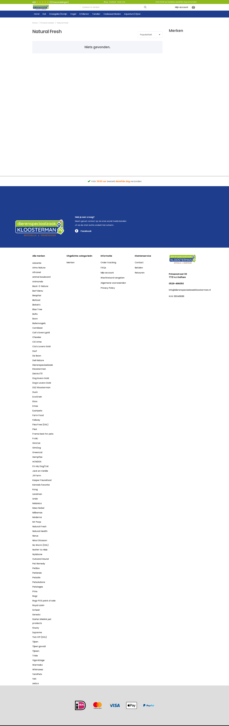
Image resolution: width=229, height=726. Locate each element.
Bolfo (35, 314)
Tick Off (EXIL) (39, 637)
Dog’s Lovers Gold (41, 382)
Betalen (139, 267)
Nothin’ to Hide (39, 549)
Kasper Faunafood (41, 480)
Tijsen (35, 641)
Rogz (34, 596)
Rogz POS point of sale (44, 600)
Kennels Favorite (41, 484)
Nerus (35, 535)
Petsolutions (38, 582)
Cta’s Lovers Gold (41, 346)
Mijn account (107, 272)
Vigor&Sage (38, 660)
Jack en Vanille (40, 470)
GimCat (36, 443)
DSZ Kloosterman (41, 387)
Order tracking (108, 262)
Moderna (37, 517)
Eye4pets (37, 410)
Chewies (36, 337)
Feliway (36, 419)
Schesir (36, 609)
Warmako (37, 664)
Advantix (36, 263)
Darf (34, 351)
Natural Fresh (39, 526)
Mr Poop (36, 521)
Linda (35, 498)
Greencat (37, 452)
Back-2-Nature (40, 286)
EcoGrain (37, 396)
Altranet (36, 272)
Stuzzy (35, 627)
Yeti (34, 678)
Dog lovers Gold (40, 378)
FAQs (103, 267)
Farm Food (38, 415)
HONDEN (36, 461)
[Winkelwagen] (193, 7)
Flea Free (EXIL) (40, 424)
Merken (70, 262)
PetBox (36, 568)
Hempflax (37, 457)
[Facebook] (170, 302)
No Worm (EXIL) (40, 545)
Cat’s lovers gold (41, 332)
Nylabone (37, 554)
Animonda (37, 281)
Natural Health (39, 531)
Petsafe (36, 577)
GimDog (36, 447)
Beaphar (36, 295)
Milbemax (37, 512)
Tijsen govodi (39, 646)
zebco (35, 683)
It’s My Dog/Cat (40, 466)
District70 (37, 373)
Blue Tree (37, 309)
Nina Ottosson (39, 540)
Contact (139, 262)
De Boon (36, 355)
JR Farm (36, 475)
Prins (34, 591)
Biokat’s (36, 304)
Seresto (36, 614)
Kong (35, 489)
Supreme (37, 632)
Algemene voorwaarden (113, 282)
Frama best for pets (42, 433)
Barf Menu (37, 290)
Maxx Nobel (38, 508)
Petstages (37, 586)
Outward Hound (40, 558)
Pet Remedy (38, 563)
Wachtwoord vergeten (112, 277)
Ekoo (34, 401)
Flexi (34, 429)
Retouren (139, 272)
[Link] (41, 7)
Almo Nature (38, 267)
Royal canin (38, 605)
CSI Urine (37, 341)
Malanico (37, 503)
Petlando (37, 572)
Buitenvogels (39, 323)
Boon (35, 318)
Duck (35, 392)
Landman (37, 494)
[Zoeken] (145, 7)
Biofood (36, 300)
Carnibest (37, 327)
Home (35, 23)
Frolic (35, 438)
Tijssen (35, 651)
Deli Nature (38, 360)
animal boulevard (41, 276)
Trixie (35, 655)
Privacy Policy (108, 287)
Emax (35, 406)
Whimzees (37, 669)
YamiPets (37, 674)
